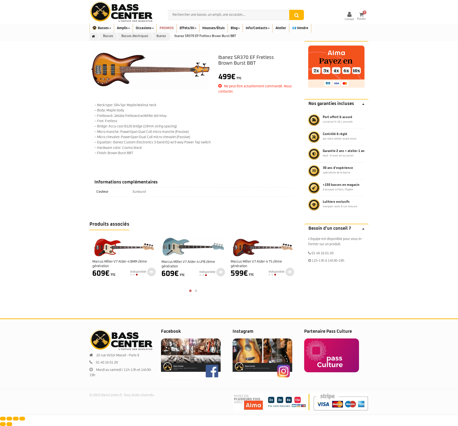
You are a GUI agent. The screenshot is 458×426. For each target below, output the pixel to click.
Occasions (144, 28)
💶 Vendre (300, 28)
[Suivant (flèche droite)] (9, 424)
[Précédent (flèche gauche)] (3, 424)
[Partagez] (16, 419)
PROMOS (167, 28)
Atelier (281, 28)
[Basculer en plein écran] (9, 419)
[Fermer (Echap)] (22, 419)
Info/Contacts (257, 28)
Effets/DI (187, 28)
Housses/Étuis (213, 28)
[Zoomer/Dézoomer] (3, 419)
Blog (234, 28)
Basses (103, 28)
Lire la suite (151, 272)
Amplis (122, 28)
